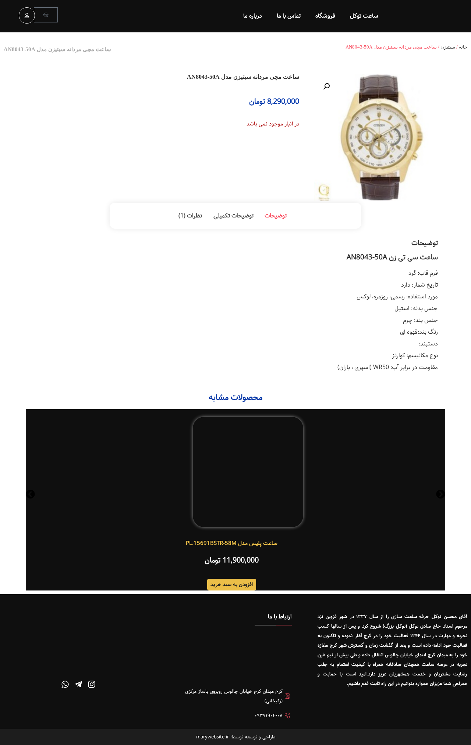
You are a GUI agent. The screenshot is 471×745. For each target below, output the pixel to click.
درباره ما (252, 16)
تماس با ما (289, 16)
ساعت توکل (364, 16)
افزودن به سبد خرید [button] (231, 585)
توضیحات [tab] (276, 215)
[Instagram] (92, 684)
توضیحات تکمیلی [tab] (233, 215)
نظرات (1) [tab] (190, 215)
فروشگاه (325, 16)
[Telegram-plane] (78, 684)
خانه (463, 47)
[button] (326, 86)
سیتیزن (447, 47)
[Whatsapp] (65, 684)
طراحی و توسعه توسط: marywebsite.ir (235, 737)
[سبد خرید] (46, 14)
